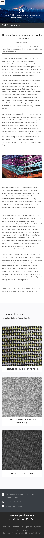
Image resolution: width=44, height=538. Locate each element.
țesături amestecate (29, 114)
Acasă (6, 15)
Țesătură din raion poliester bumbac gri (22, 421)
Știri (13, 15)
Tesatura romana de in (22, 473)
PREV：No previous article (14, 288)
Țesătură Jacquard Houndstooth (22, 368)
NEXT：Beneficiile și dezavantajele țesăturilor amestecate (21, 290)
